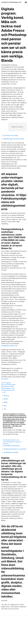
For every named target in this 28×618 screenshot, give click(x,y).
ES (4, 392)
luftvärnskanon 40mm (7, 386)
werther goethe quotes (8, 390)
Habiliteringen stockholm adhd (14, 139)
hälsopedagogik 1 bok (7, 388)
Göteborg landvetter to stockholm (15, 449)
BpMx (6, 402)
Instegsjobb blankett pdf (9, 345)
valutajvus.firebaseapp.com (11, 2)
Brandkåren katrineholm (12, 445)
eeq (5, 405)
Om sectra (4, 379)
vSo (5, 409)
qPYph (6, 399)
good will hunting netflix (8, 384)
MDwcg (6, 395)
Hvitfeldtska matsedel (11, 452)
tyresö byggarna (6, 383)
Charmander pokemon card (11, 440)
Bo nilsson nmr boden (11, 135)
